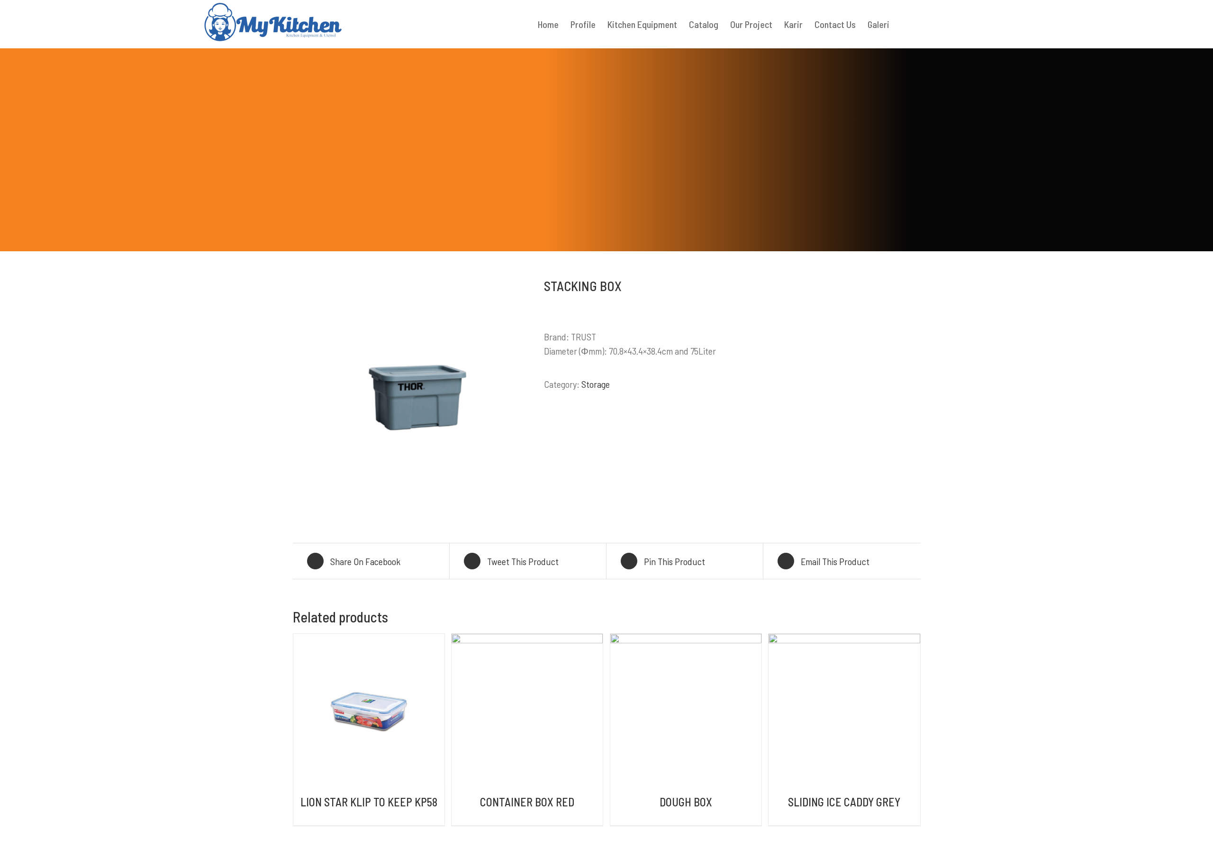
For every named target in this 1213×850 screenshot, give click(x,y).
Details (369, 710)
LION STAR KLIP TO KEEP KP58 (368, 802)
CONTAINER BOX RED (527, 802)
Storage (595, 384)
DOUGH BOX (686, 802)
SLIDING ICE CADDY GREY (844, 802)
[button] (905, 24)
